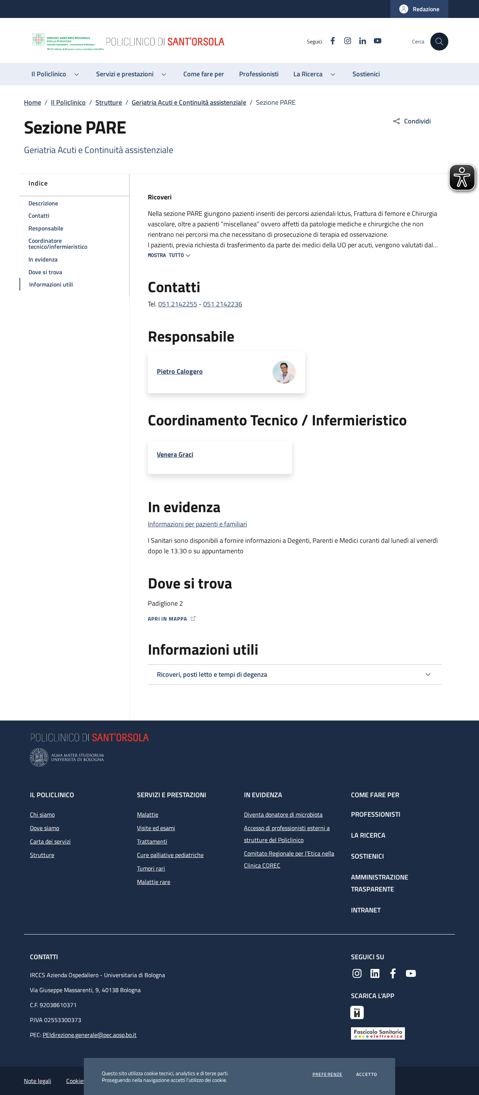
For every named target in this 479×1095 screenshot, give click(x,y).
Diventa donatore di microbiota (283, 814)
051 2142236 (222, 304)
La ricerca (368, 835)
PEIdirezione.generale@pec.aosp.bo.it (90, 1034)
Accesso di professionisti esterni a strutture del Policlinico (287, 833)
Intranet (366, 910)
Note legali (37, 1080)
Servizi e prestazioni (171, 795)
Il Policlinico (68, 102)
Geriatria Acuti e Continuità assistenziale (189, 102)
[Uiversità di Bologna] (239, 757)
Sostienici (367, 856)
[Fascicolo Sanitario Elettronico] (378, 1032)
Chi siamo (42, 814)
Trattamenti (152, 841)
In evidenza (263, 795)
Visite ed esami (156, 827)
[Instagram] (357, 972)
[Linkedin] (375, 972)
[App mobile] (357, 1011)
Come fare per (375, 795)
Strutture (108, 102)
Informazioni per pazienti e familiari (197, 524)
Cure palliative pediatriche (170, 854)
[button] (419, 9)
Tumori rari (151, 868)
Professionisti (375, 814)
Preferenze (327, 1074)
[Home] (169, 41)
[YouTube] (411, 972)
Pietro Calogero (180, 371)
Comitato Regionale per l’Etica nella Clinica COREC (289, 859)
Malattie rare (153, 881)
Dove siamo (44, 827)
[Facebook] (393, 972)
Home (32, 102)
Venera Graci (175, 454)
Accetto (366, 1074)
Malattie (147, 814)
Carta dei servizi (50, 841)
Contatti (45, 957)
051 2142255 (177, 304)
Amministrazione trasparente (379, 883)
